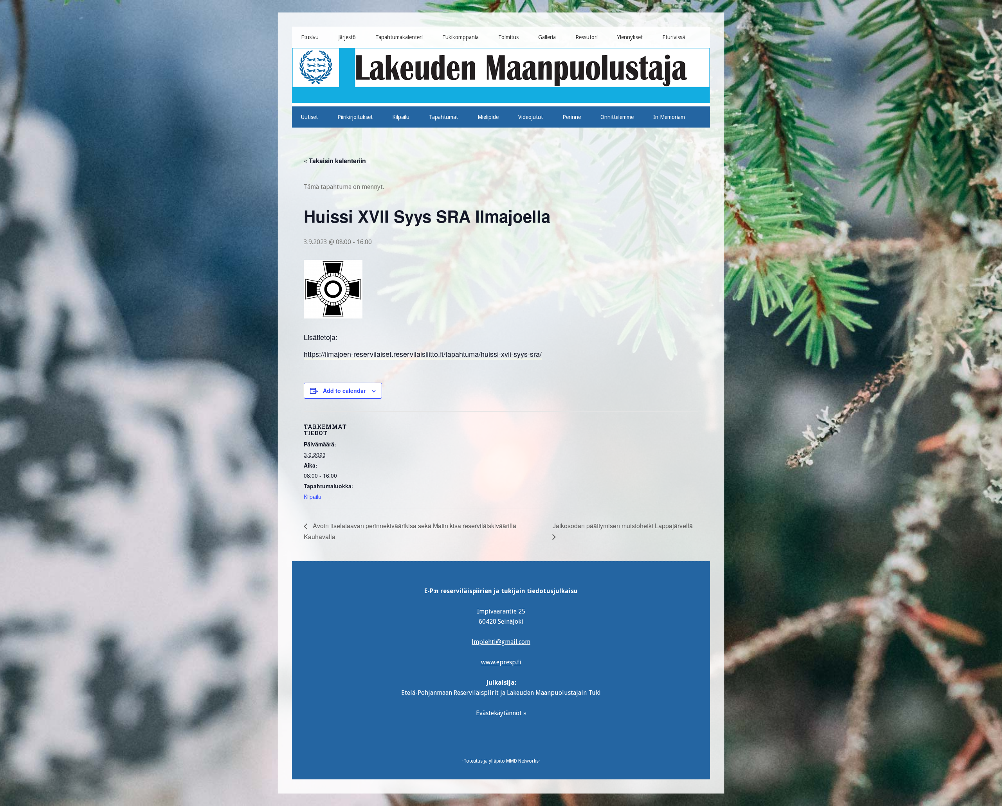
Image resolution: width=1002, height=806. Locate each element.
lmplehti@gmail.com (501, 642)
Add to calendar (344, 390)
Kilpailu (312, 496)
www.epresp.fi (501, 662)
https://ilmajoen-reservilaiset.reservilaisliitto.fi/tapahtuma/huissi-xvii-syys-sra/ (423, 354)
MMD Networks (522, 761)
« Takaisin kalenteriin (335, 160)
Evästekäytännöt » (501, 713)
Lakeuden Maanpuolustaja (501, 74)
